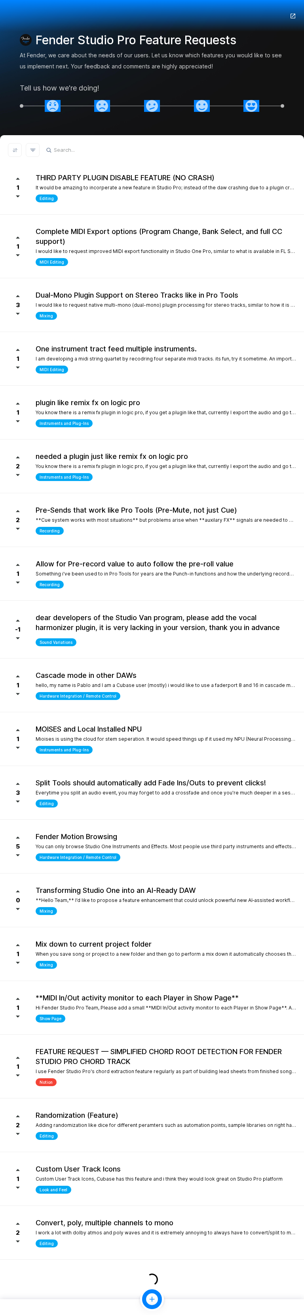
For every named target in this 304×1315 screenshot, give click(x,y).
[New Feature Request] (152, 1299)
